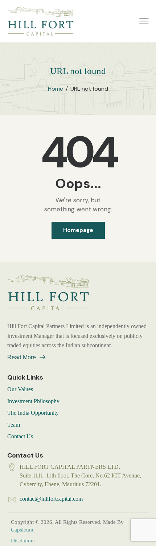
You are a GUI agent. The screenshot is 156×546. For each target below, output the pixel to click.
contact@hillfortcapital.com (51, 499)
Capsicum (22, 530)
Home (55, 88)
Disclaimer (23, 540)
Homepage (78, 230)
